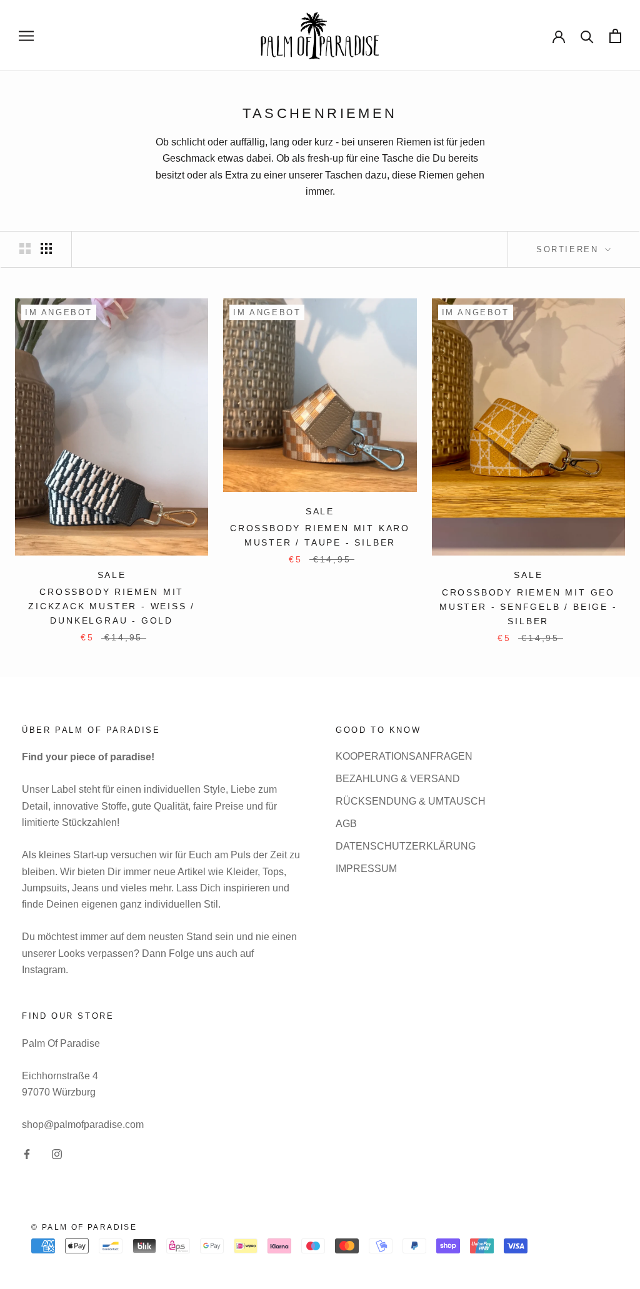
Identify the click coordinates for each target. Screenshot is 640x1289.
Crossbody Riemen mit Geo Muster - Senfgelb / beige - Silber (528, 606)
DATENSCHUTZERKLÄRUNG (406, 846)
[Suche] (587, 35)
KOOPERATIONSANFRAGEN (404, 756)
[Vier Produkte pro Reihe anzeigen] (46, 248)
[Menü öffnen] (26, 35)
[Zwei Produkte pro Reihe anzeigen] (25, 248)
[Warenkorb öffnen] (615, 36)
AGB (346, 823)
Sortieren (569, 249)
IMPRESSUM (366, 868)
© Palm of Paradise (84, 1227)
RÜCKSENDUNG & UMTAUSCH (411, 801)
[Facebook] (27, 1154)
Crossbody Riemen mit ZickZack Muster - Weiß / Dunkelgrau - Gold (111, 606)
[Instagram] (57, 1154)
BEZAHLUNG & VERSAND (398, 778)
